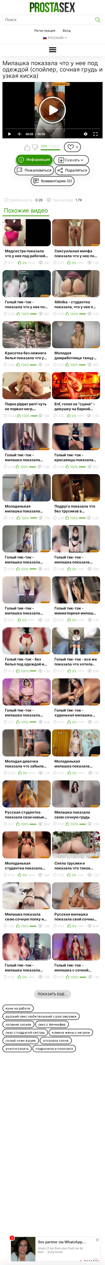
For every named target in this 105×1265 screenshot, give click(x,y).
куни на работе (18, 1008)
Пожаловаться (38, 170)
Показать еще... (52, 994)
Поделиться (76, 170)
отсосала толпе (56, 1040)
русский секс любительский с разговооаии (41, 1016)
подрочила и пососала (54, 1049)
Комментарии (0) (56, 181)
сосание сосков (18, 1024)
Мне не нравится (35, 147)
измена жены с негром (71, 1032)
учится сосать (17, 1049)
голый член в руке (21, 1040)
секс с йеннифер (52, 1024)
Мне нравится (27, 147)
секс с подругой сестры (25, 1032)
